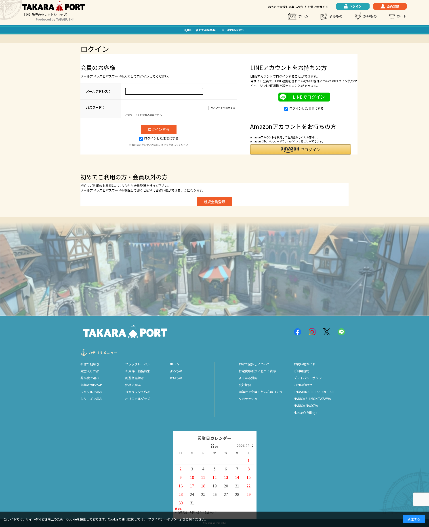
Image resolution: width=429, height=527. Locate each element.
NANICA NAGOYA (306, 405)
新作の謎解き (89, 364)
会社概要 (245, 385)
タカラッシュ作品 (137, 391)
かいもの (370, 16)
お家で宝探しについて (254, 364)
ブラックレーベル (137, 364)
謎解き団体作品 (91, 385)
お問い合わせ (303, 385)
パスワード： (95, 107)
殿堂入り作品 (89, 371)
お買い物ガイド (318, 7)
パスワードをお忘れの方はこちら (143, 115)
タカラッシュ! (248, 398)
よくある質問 (248, 378)
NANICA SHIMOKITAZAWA (312, 398)
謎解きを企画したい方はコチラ (260, 391)
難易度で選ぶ (89, 378)
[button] (300, 149)
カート (402, 16)
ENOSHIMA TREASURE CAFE (314, 391)
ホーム (303, 16)
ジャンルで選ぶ (91, 391)
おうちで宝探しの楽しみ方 (285, 7)
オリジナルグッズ (137, 398)
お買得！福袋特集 (137, 371)
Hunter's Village (305, 412)
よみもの (336, 16)
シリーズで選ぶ (91, 398)
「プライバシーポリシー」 (165, 519)
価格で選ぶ (133, 385)
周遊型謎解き (134, 378)
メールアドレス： (98, 91)
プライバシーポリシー (309, 378)
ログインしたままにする (161, 138)
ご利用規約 (301, 371)
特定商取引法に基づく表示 (257, 371)
